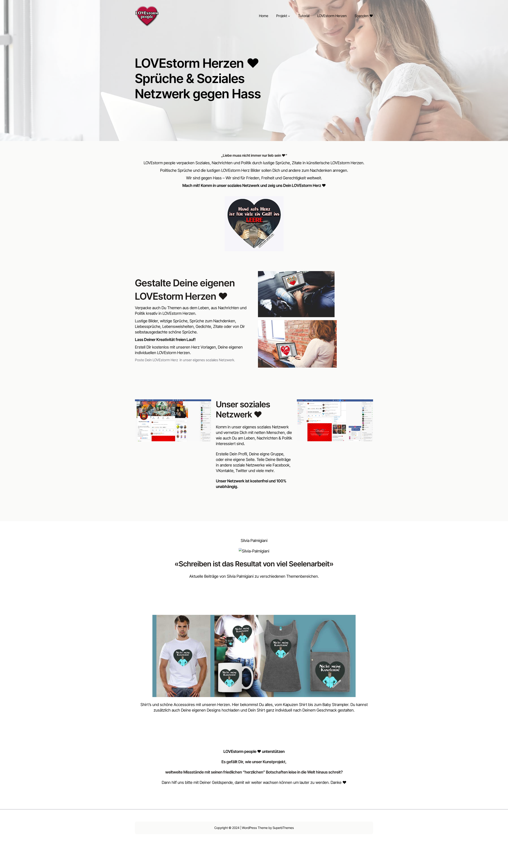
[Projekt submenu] (289, 16)
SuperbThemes (283, 828)
